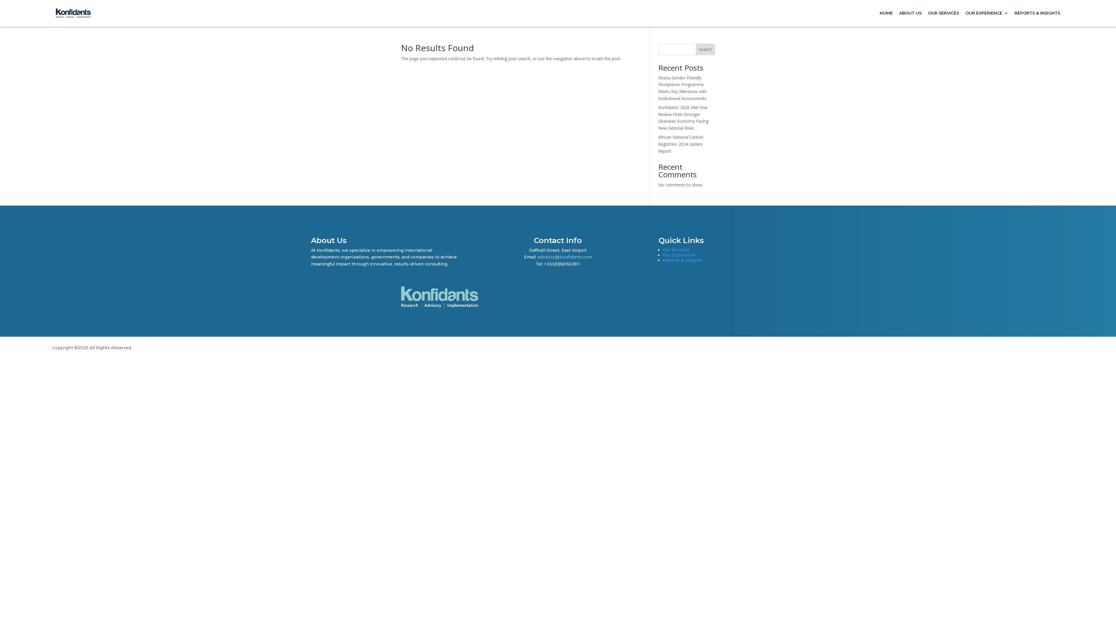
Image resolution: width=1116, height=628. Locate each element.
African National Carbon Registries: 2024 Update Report (680, 144)
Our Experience (983, 13)
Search (705, 49)
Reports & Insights (1037, 13)
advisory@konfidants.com (565, 257)
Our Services (943, 13)
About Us (910, 13)
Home (886, 13)
